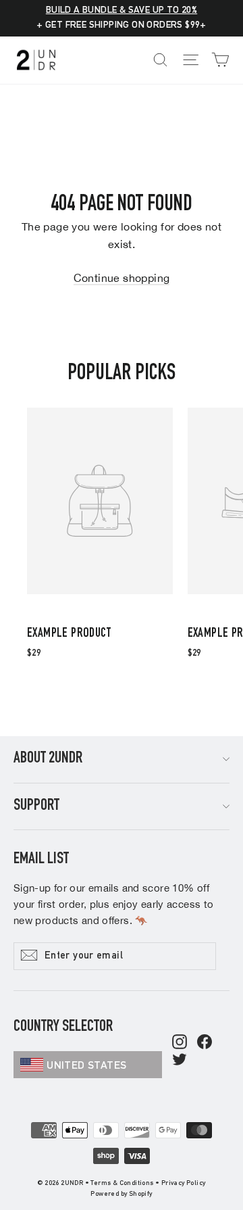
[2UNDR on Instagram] (179, 1043)
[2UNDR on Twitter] (179, 1060)
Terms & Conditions (121, 1183)
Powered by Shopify (121, 1194)
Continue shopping (122, 278)
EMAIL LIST (41, 860)
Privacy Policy (183, 1183)
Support (36, 806)
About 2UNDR (48, 759)
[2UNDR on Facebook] (204, 1043)
